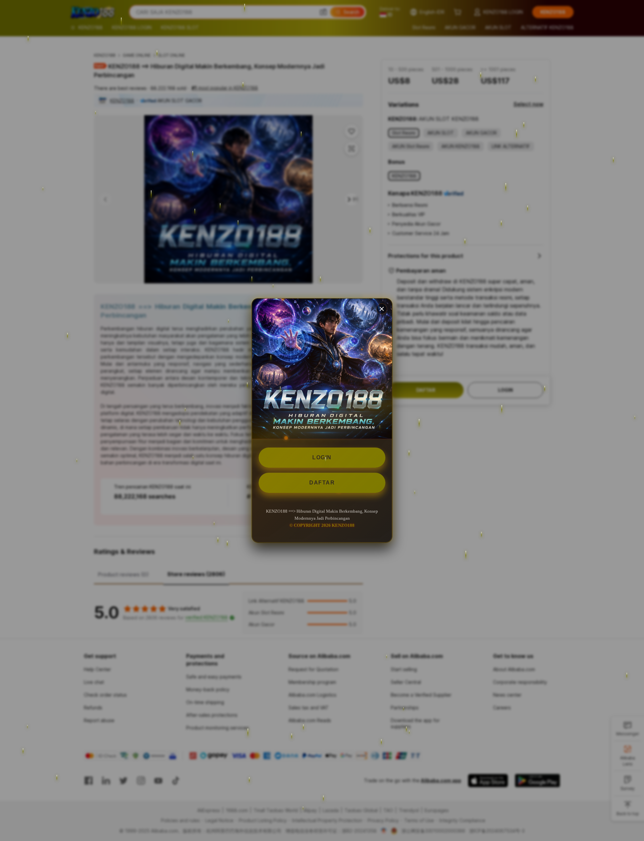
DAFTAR (322, 482)
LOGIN (322, 457)
